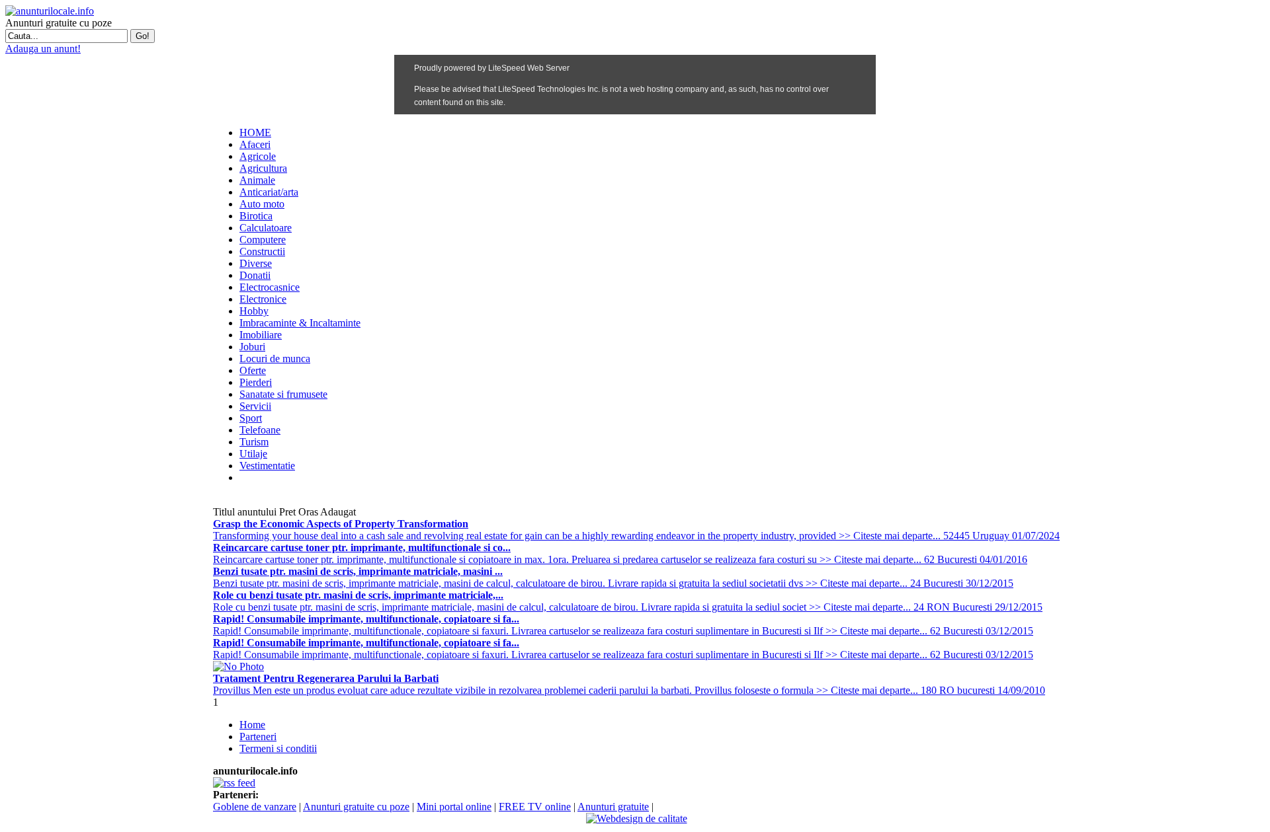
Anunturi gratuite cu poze (356, 806)
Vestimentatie (267, 465)
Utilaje (253, 453)
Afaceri (255, 144)
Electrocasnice (269, 287)
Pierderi (255, 382)
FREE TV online (535, 806)
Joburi (252, 346)
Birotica (256, 215)
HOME (255, 132)
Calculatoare (265, 227)
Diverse (255, 263)
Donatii (255, 275)
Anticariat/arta (268, 192)
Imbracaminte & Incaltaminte (299, 322)
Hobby (254, 311)
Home (252, 724)
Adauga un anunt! (43, 48)
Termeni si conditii (278, 748)
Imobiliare (260, 334)
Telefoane (259, 429)
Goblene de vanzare (254, 806)
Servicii (255, 406)
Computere (262, 239)
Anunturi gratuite (613, 806)
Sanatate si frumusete (283, 394)
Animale (257, 180)
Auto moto (261, 203)
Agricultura (263, 168)
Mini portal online (454, 806)
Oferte (252, 370)
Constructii (262, 251)
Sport (250, 418)
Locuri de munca (274, 358)
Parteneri (257, 736)
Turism (254, 441)
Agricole (257, 156)
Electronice (262, 299)
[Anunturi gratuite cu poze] (49, 11)
